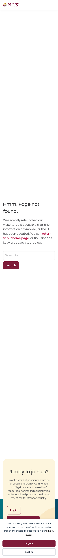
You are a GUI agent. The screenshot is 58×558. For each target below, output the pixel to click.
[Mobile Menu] (54, 5)
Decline (29, 552)
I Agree (29, 543)
